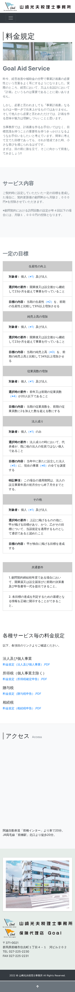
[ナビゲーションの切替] (11, 18)
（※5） (13, 465)
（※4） (13, 396)
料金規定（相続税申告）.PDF (22, 708)
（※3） (52, 352)
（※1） (31, 276)
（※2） (49, 302)
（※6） (43, 465)
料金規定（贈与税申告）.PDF (22, 693)
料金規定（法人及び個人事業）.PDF (26, 664)
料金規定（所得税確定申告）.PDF (25, 679)
